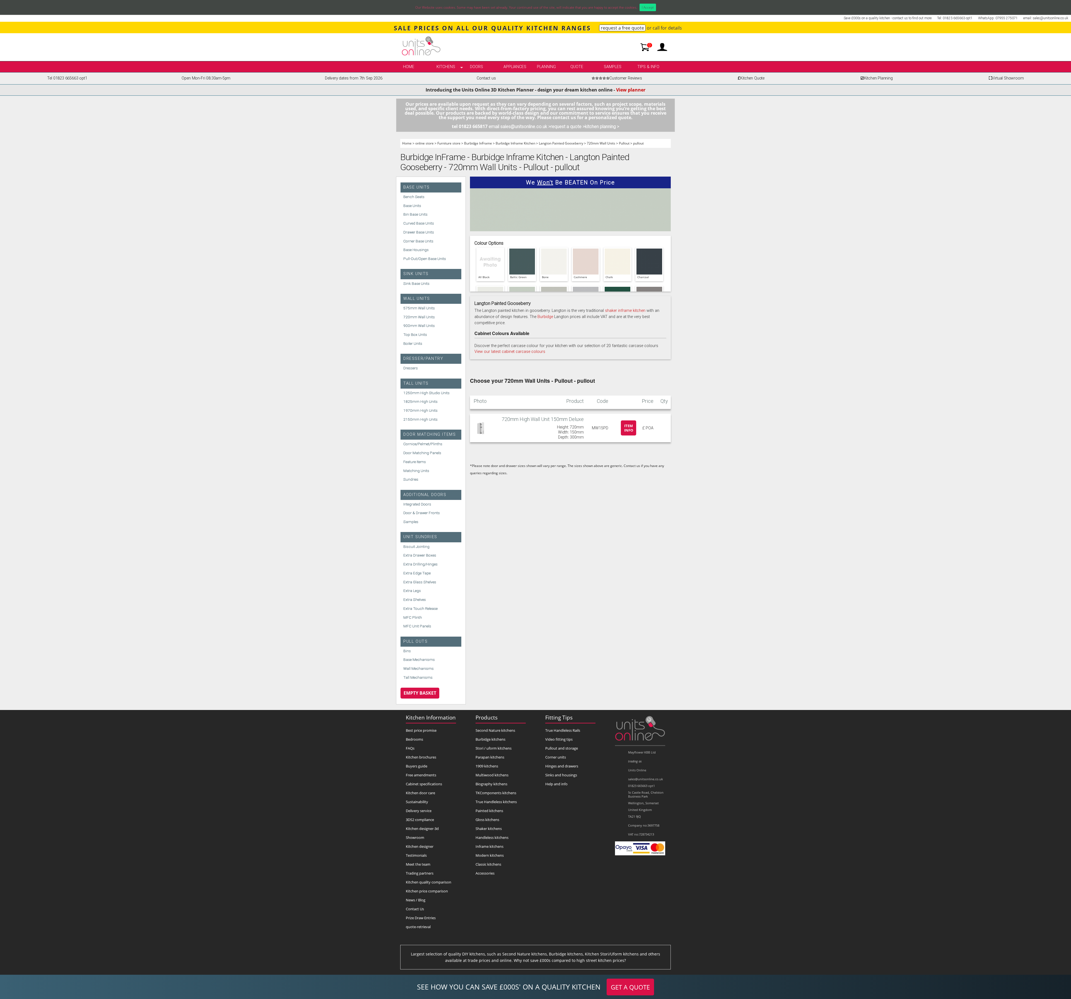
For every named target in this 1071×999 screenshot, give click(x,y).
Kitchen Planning (876, 78)
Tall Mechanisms (418, 677)
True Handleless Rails (562, 730)
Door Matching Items (429, 434)
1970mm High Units (420, 410)
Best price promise (421, 730)
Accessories (485, 873)
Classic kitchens (488, 864)
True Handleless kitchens (496, 801)
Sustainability (417, 801)
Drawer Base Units (418, 232)
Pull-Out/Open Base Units (424, 258)
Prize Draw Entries (421, 917)
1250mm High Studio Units (426, 393)
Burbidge (545, 316)
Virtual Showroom (1006, 78)
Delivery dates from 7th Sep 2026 (353, 78)
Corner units (555, 757)
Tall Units (416, 383)
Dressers (410, 368)
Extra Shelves (414, 599)
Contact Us (415, 908)
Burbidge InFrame (478, 143)
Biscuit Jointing (416, 546)
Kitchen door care (420, 792)
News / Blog (415, 899)
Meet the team (418, 864)
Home (408, 66)
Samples (612, 66)
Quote (576, 66)
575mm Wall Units (419, 308)
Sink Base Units (416, 283)
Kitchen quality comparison (428, 882)
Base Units (416, 187)
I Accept (648, 7)
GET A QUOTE (630, 987)
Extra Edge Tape (417, 573)
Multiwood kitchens (492, 774)
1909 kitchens (487, 766)
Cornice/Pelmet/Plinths (422, 444)
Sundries (410, 479)
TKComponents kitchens (496, 792)
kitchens (445, 66)
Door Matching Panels (422, 453)
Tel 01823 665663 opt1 (67, 78)
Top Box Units (415, 334)
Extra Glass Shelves (419, 582)
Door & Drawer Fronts (421, 513)
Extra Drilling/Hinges (420, 564)
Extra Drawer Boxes (419, 555)
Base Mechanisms (419, 659)
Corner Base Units (418, 241)
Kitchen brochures (421, 757)
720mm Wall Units (601, 143)
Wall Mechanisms (418, 668)
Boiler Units (412, 343)
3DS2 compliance (420, 819)
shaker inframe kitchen (625, 310)
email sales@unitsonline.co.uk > (520, 126)
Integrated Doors (417, 504)
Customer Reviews (617, 78)
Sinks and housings (561, 774)
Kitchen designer (419, 846)
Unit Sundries (420, 537)
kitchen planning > (602, 126)
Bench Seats (413, 196)
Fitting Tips (559, 717)
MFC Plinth (412, 617)
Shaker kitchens (489, 828)
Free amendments (421, 774)
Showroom (415, 837)
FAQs (410, 748)
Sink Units (416, 273)
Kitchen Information (431, 717)
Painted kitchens (489, 810)
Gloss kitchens (487, 819)
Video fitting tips (559, 739)
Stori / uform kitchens (494, 748)
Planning (546, 66)
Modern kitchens (490, 855)
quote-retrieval (418, 926)
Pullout (624, 143)
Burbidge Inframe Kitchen (515, 143)
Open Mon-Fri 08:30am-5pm (206, 78)
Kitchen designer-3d (422, 828)
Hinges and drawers (561, 766)
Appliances (514, 66)
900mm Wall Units (419, 325)
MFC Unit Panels (417, 626)
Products (487, 717)
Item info (628, 428)
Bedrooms (414, 739)
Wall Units (416, 298)
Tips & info (648, 66)
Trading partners (419, 873)
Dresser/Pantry (423, 358)
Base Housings (416, 249)
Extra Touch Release (420, 608)
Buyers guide (416, 766)
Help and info (556, 783)
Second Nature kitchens (495, 730)
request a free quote (622, 28)
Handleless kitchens (492, 837)
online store (424, 143)
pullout (638, 143)
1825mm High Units (420, 401)
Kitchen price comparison (427, 891)
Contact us (486, 78)
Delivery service (418, 810)
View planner (630, 90)
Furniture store (448, 143)
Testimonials (416, 855)
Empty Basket (420, 693)
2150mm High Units (420, 419)
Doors (476, 66)
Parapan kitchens (490, 757)
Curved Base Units (418, 223)
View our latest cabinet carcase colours (509, 351)
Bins (407, 651)
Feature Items (414, 461)
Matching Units (416, 470)
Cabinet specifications (424, 783)
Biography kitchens (491, 783)
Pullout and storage (561, 748)
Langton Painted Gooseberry (561, 143)
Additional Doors (425, 494)
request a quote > (568, 126)
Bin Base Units (415, 214)
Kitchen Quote (751, 78)
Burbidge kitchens (490, 739)
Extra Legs (412, 590)
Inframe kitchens (489, 846)
